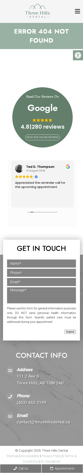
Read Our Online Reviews (42, 137)
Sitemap (12, 456)
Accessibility (30, 456)
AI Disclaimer (50, 461)
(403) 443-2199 (31, 402)
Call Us (23, 468)
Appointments (64, 468)
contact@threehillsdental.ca (43, 422)
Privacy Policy (52, 456)
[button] (42, 124)
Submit (70, 331)
